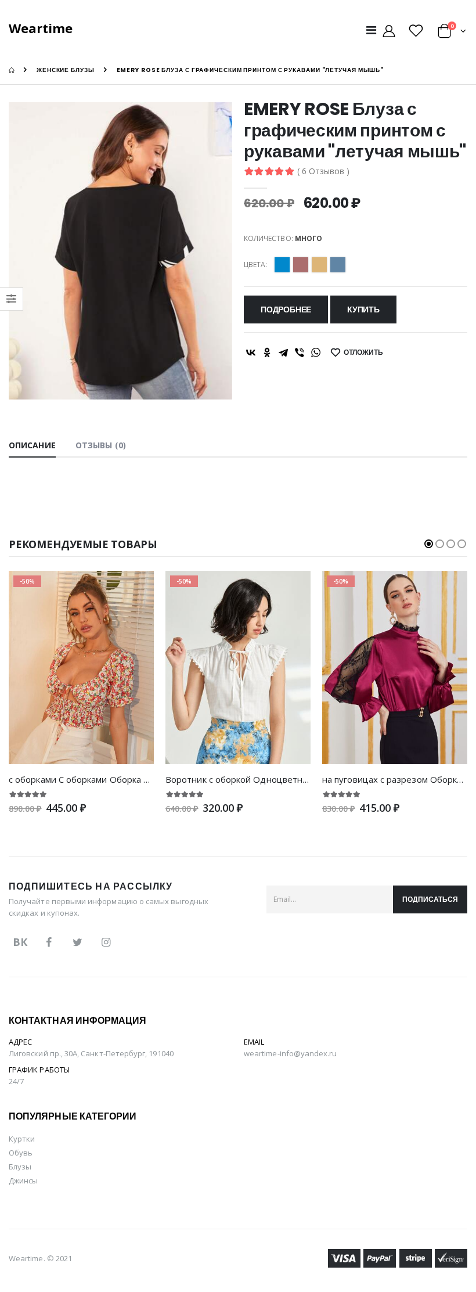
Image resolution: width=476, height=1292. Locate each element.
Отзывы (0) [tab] (100, 445)
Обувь (21, 1152)
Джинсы (23, 1180)
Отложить (363, 352)
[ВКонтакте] (251, 352)
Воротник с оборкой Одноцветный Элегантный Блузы (280, 779)
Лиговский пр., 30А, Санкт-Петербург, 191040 (91, 1053)
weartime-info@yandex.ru (290, 1053)
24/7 (16, 1081)
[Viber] (299, 352)
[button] (452, 32)
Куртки (22, 1138)
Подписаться (430, 899)
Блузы (20, 1166)
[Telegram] (283, 352)
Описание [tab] (32, 445)
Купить (363, 309)
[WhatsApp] (316, 352)
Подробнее (286, 309)
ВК (20, 942)
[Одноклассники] (267, 352)
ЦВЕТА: (255, 264)
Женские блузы (66, 70)
